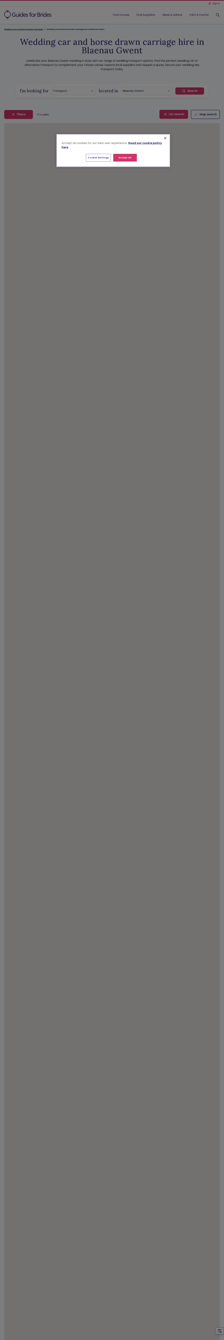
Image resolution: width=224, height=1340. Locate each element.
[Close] (165, 138)
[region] (113, 150)
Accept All (125, 157)
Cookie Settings (98, 157)
